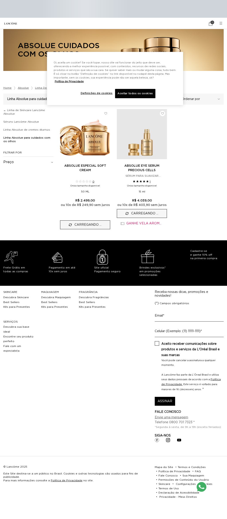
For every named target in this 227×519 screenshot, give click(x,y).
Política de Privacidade (66, 480)
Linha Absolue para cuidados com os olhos (26, 139)
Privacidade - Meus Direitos (178, 496)
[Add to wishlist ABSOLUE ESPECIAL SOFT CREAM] (105, 113)
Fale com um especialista (12, 348)
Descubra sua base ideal (16, 329)
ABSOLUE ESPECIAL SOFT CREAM (85, 168)
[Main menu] (221, 23)
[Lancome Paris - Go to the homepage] (11, 23)
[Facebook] (157, 440)
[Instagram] (168, 440)
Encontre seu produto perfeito (18, 339)
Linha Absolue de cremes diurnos (26, 129)
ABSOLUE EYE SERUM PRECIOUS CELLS (141, 168)
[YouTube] (179, 440)
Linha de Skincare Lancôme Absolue (24, 112)
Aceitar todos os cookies (135, 93)
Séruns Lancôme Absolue (21, 121)
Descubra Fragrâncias (94, 297)
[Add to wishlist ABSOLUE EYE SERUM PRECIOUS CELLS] (162, 113)
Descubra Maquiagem (56, 297)
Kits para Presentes (16, 307)
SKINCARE (10, 292)
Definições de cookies (97, 93)
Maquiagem (50, 292)
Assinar (165, 401)
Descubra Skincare (16, 297)
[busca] (198, 23)
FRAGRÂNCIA (88, 292)
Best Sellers (11, 302)
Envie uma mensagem (171, 417)
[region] (115, 78)
